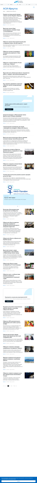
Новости (4, 38)
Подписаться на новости (11, 11)
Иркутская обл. (12, 38)
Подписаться (9, 109)
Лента (4, 11)
